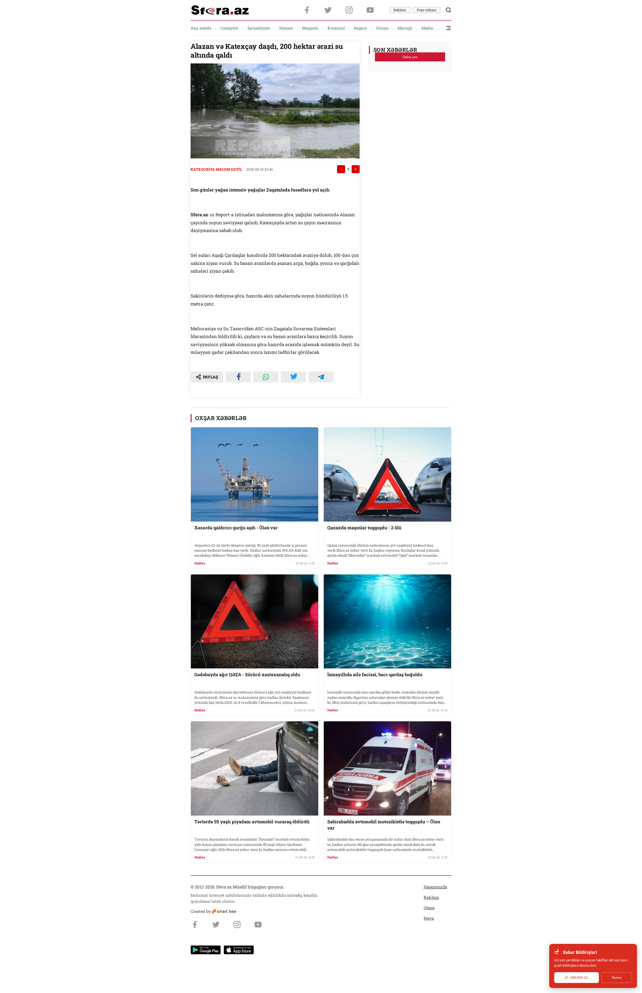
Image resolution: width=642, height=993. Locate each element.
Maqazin (310, 28)
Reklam (399, 10)
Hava (429, 918)
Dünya (382, 28)
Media (427, 28)
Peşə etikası (426, 10)
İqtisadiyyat (259, 28)
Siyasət (286, 28)
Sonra (616, 977)
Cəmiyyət (229, 28)
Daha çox (410, 57)
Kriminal (336, 28)
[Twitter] (328, 10)
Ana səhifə (201, 28)
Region (360, 28)
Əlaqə (429, 908)
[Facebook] (307, 10)
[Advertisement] (410, 88)
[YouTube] (370, 10)
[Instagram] (349, 10)
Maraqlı (404, 28)
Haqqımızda (435, 887)
